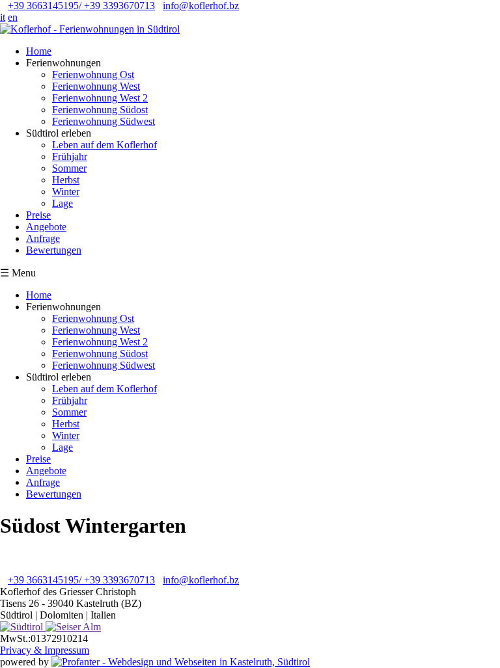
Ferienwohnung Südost (100, 109)
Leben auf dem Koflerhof (104, 144)
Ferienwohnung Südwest (103, 121)
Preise (38, 214)
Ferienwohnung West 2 (100, 97)
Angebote (46, 226)
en (13, 17)
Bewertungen (53, 250)
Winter (65, 191)
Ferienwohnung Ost (93, 74)
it (2, 17)
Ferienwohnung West (96, 86)
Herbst (65, 179)
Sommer (69, 168)
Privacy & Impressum (44, 650)
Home (38, 51)
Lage (62, 203)
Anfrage (43, 238)
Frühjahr (69, 156)
